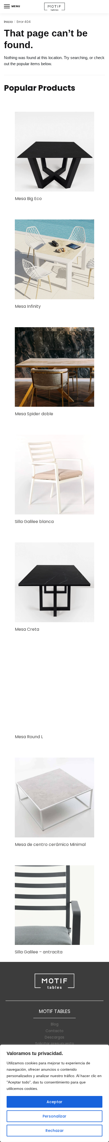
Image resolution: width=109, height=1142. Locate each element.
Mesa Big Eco (28, 199)
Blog (54, 1024)
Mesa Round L (29, 737)
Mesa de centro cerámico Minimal (50, 844)
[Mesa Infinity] (54, 259)
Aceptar (54, 1101)
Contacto (54, 1030)
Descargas (54, 1037)
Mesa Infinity (28, 306)
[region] (54, 1093)
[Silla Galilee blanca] (54, 474)
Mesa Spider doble (34, 414)
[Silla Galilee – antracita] (54, 905)
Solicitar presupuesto (54, 1043)
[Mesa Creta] (54, 582)
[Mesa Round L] (54, 690)
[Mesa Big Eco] (54, 152)
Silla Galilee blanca (34, 521)
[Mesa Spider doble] (54, 367)
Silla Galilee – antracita (38, 952)
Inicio (8, 21)
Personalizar (54, 1116)
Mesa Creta (27, 629)
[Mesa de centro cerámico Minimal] (54, 797)
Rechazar (55, 1130)
